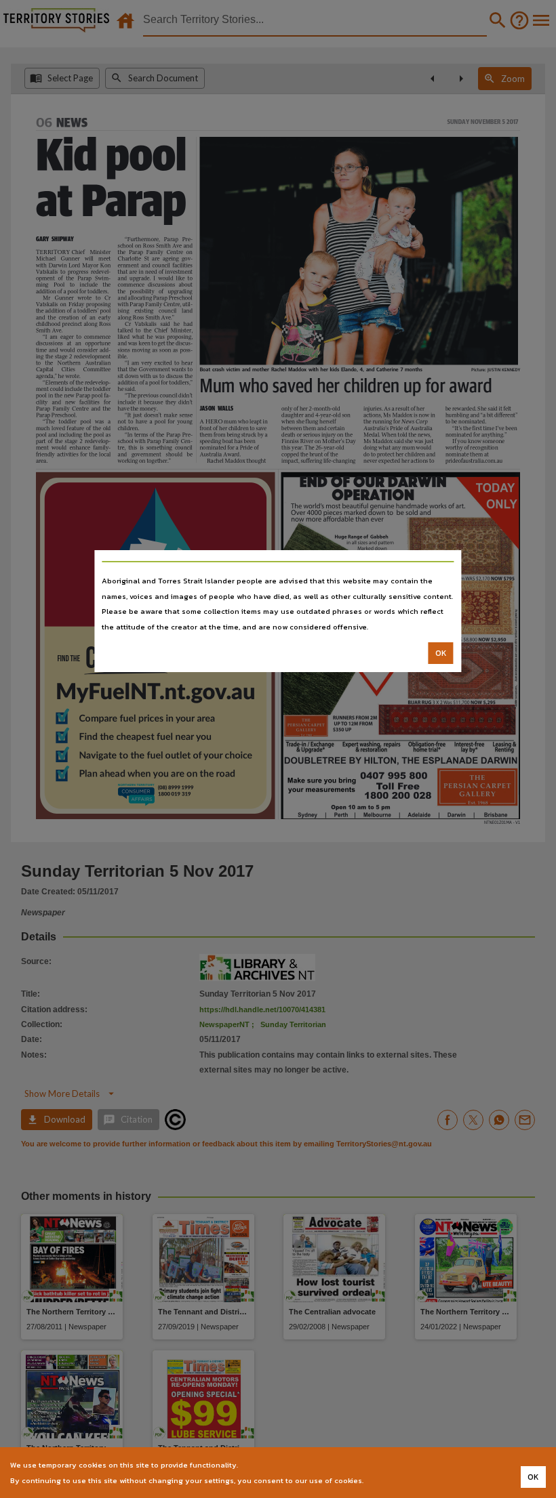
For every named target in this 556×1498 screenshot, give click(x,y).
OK (441, 653)
